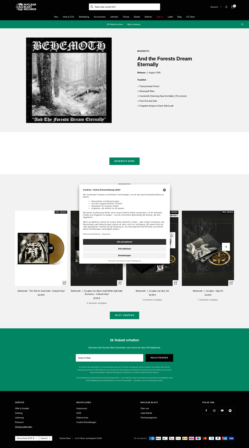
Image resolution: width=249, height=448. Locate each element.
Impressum (81, 408)
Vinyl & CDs (68, 17)
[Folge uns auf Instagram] (214, 410)
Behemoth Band (124, 161)
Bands (137, 17)
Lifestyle (114, 17)
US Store (190, 17)
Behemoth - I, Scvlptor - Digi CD (208, 291)
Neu (56, 17)
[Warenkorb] (232, 7)
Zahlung (18, 413)
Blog (179, 17)
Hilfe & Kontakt (22, 408)
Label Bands (146, 413)
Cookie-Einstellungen (86, 422)
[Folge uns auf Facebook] (206, 410)
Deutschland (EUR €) (25, 438)
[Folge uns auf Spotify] (230, 410)
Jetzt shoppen (124, 315)
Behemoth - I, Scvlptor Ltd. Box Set (152, 291)
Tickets (126, 17)
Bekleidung (84, 17)
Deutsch (214, 7)
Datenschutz (82, 417)
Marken (148, 17)
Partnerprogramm (148, 417)
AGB (78, 413)
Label (170, 17)
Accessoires (100, 17)
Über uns (144, 408)
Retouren (19, 422)
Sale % (159, 17)
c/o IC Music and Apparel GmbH (88, 438)
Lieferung (19, 417)
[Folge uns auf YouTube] (222, 410)
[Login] (226, 7)
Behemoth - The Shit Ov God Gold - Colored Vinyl (41, 291)
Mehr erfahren (133, 24)
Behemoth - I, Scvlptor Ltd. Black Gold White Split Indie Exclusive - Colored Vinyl (96, 292)
